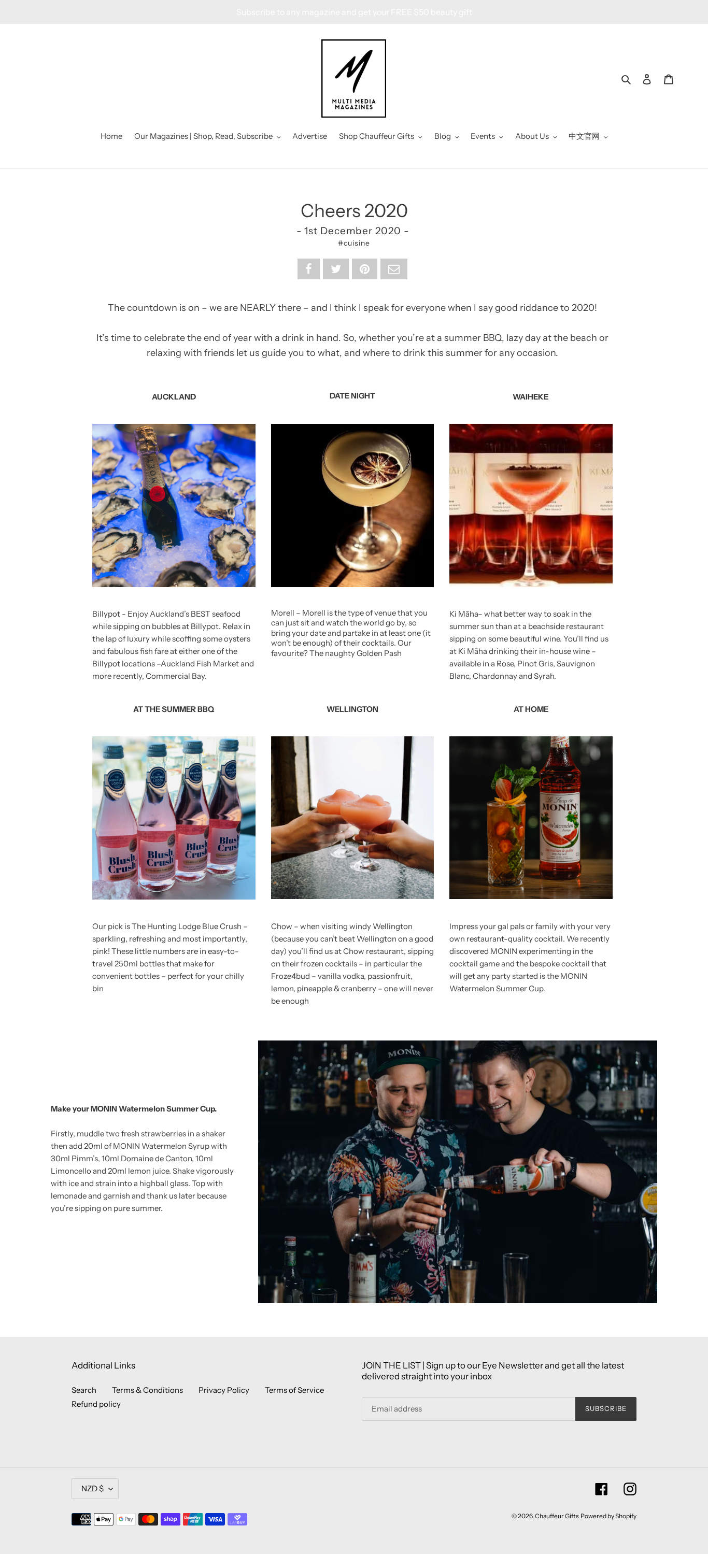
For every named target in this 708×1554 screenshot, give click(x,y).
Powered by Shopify (608, 1516)
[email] (393, 269)
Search (84, 1390)
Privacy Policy (224, 1390)
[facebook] (309, 269)
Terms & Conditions (147, 1390)
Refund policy (96, 1404)
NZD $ (92, 1488)
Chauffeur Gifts (557, 1516)
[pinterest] (364, 269)
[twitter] (336, 269)
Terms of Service (294, 1390)
